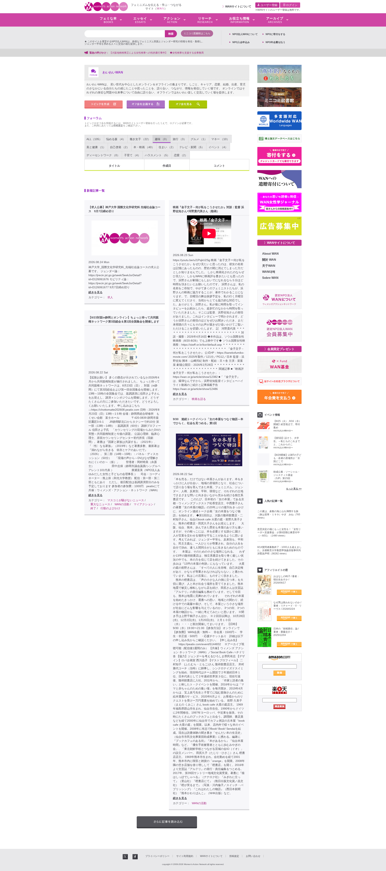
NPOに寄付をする (275, 34)
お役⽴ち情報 (239, 20)
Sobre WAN (270, 277)
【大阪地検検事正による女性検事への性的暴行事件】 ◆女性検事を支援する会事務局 (157, 52)
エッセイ (140, 20)
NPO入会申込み (241, 42)
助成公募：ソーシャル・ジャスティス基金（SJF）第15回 (286, 475)
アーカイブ (274, 20)
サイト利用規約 (184, 856)
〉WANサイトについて (279, 242)
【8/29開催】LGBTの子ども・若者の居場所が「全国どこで (287, 458)
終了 (93, 508)
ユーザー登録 (268, 5)
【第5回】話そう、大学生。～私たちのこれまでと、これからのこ (286, 441)
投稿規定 (118, 125)
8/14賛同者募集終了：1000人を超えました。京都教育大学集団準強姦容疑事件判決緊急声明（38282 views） (279, 550)
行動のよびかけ (110, 508)
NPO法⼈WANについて (245, 34)
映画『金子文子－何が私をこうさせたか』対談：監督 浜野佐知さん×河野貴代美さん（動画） (208, 209)
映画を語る (199, 399)
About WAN (270, 253)
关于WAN (268, 265)
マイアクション (143, 504)
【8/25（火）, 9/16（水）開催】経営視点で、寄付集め (287, 424)
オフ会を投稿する (146, 104)
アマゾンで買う (289, 592)
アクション (172, 20)
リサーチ (205, 20)
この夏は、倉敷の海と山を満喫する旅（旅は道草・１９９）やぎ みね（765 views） (278, 514)
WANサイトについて (238, 6)
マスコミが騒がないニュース (125, 500)
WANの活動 (122, 504)
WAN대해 (268, 271)
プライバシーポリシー (157, 856)
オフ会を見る (188, 104)
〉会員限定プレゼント (279, 349)
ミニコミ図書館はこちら (197, 33)
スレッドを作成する (103, 104)
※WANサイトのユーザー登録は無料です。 (278, 9)
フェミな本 (108, 20)
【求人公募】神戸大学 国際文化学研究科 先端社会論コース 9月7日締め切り (124, 209)
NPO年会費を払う (275, 42)
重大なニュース (100, 504)
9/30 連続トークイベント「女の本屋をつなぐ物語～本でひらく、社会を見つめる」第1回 (208, 421)
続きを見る (95, 292)
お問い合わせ (253, 856)
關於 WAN (269, 259)
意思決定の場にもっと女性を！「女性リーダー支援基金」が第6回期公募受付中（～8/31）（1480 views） (279, 532)
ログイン (291, 5)
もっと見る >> (294, 488)
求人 (110, 297)
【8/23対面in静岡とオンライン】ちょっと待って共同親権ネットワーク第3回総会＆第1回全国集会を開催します (123, 319)
